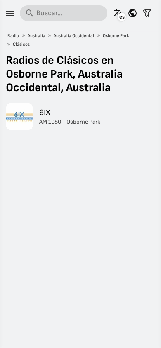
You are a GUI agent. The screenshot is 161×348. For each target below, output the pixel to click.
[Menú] (10, 13)
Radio (13, 35)
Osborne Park (116, 35)
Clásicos (21, 44)
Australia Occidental (74, 35)
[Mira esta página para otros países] (132, 13)
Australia (36, 35)
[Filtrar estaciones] (147, 13)
